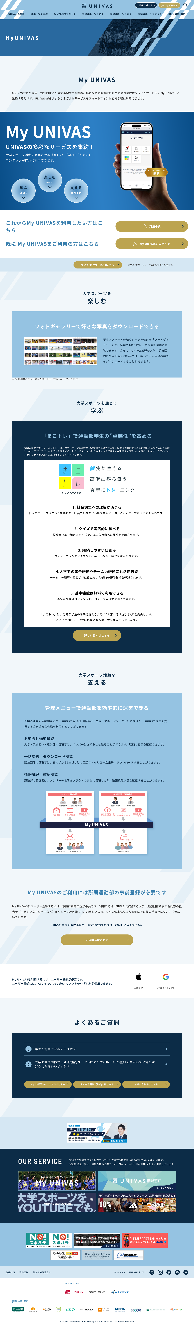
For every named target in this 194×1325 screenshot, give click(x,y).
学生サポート (146, 5)
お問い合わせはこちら (146, 1084)
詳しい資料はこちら (97, 635)
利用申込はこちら (96, 940)
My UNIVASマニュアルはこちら (48, 1084)
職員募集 (23, 1272)
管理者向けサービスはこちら (97, 264)
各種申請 (10, 1272)
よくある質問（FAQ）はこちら (97, 1084)
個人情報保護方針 (42, 1272)
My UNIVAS (171, 5)
